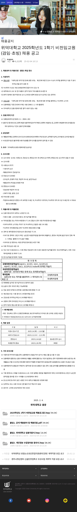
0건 (9, 61)
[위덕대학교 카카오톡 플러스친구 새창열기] (65, 500)
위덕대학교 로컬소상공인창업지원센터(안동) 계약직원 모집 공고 (37, 453)
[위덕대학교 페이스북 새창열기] (10, 500)
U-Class (35, 2)
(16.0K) (28, 432)
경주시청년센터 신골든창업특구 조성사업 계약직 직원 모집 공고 (37, 459)
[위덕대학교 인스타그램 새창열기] (47, 500)
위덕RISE (28, 2)
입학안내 (9, 2)
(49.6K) (29, 422)
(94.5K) (33, 412)
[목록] (74, 59)
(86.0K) (30, 442)
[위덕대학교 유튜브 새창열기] (28, 500)
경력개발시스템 (18, 2)
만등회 (3, 2)
